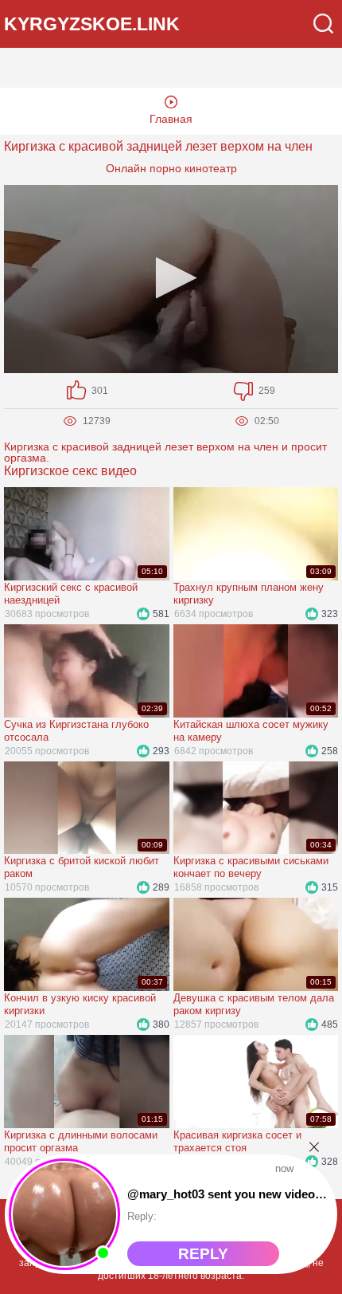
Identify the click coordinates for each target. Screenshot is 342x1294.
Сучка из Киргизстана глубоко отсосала (76, 730)
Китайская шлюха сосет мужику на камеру (250, 730)
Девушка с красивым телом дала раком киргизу (253, 1004)
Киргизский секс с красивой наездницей (71, 593)
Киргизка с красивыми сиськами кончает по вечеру (250, 867)
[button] (171, 278)
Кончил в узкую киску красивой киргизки (80, 1004)
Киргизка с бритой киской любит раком (81, 867)
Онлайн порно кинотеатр (171, 168)
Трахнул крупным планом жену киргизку (248, 593)
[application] (171, 279)
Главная (171, 118)
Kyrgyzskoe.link (92, 24)
